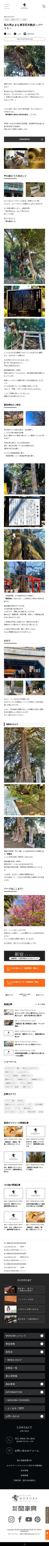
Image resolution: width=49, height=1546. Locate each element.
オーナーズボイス (10, 1112)
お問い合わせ (13, 1416)
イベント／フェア (47, 1515)
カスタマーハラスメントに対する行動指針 (24, 1465)
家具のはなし (27, 1108)
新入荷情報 (11, 1376)
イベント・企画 (9, 1100)
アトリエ (17, 1108)
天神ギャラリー (27, 1087)
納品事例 (10, 1384)
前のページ (9, 995)
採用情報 (24, 1475)
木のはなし (21, 1100)
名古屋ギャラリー (23, 1079)
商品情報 (10, 1344)
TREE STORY (31, 1112)
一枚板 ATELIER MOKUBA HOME (24, 39)
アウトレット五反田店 (11, 1076)
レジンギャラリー (23, 1072)
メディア (21, 1112)
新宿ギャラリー (15, 19)
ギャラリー (8, 1108)
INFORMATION (14, 1392)
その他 (24, 19)
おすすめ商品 (39, 1104)
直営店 (9, 1352)
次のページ (40, 995)
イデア (29, 1104)
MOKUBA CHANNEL (18, 1400)
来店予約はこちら (47, 1535)
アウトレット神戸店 (25, 1083)
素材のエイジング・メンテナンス (14, 1104)
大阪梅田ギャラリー (37, 1079)
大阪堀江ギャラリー (11, 1083)
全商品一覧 (11, 1368)
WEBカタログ (14, 1360)
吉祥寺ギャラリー (26, 1076)
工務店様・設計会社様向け (24, 1480)
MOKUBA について (16, 1335)
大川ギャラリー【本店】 (12, 1087)
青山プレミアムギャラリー (30, 1068)
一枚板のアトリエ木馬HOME (24, 994)
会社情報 (24, 1470)
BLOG (6, 19)
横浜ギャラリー (9, 1079)
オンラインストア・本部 (12, 1068)
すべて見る (41, 1004)
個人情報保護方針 (24, 1460)
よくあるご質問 (15, 1408)
